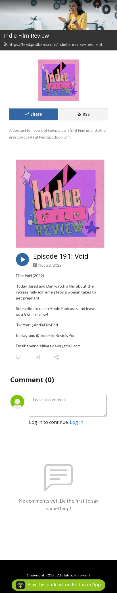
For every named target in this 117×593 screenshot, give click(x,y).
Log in (76, 422)
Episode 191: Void (60, 256)
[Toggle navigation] (110, 8)
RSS (86, 114)
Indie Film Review (26, 35)
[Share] (56, 357)
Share (36, 114)
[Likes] (18, 357)
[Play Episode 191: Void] (22, 259)
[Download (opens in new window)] (37, 357)
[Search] (99, 8)
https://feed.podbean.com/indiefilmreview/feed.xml (55, 44)
